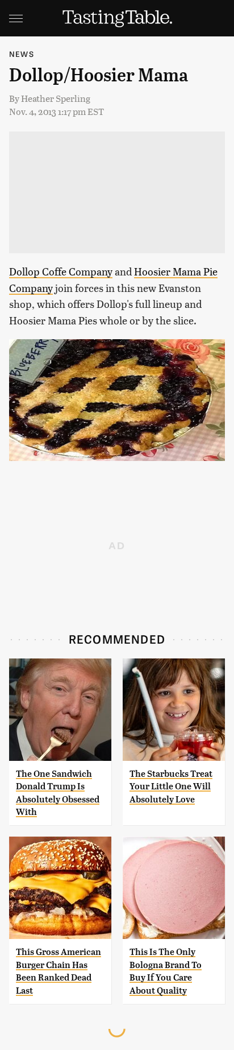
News (21, 53)
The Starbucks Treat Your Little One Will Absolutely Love (170, 786)
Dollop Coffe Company (60, 271)
